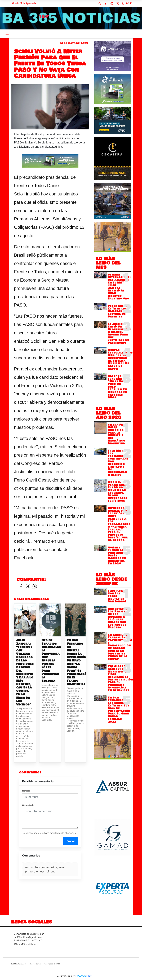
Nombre (26, 790)
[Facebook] (106, 3)
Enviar (70, 841)
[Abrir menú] (7, 34)
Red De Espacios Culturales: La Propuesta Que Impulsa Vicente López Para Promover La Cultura (50, 661)
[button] (100, 3)
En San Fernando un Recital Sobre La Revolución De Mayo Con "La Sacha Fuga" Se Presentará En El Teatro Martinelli (75, 662)
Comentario (28, 805)
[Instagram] (112, 3)
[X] (118, 3)
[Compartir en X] (27, 586)
